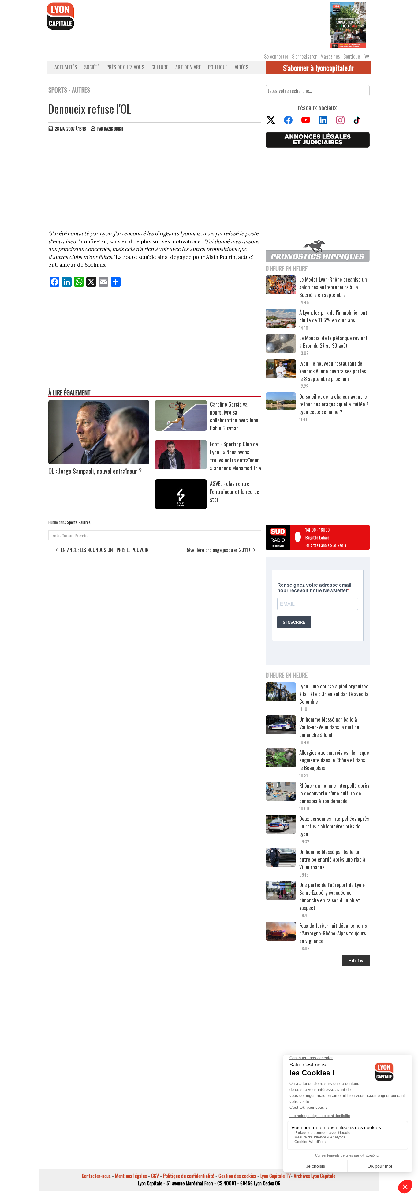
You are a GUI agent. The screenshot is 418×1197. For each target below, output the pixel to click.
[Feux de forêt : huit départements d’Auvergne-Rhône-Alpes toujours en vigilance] (281, 932)
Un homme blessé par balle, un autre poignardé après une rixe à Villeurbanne (332, 859)
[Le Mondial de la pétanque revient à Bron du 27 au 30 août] (281, 344)
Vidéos (241, 67)
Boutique (351, 56)
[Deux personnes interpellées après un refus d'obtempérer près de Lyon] (281, 825)
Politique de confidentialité (188, 1176)
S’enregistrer (304, 56)
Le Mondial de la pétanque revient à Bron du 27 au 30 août (333, 341)
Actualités (65, 67)
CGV (155, 1176)
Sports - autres (79, 522)
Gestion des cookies (237, 1176)
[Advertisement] (154, 182)
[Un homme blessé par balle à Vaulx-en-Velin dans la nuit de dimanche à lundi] (281, 725)
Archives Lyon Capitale (314, 1176)
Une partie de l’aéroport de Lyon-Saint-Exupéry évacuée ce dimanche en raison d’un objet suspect (332, 896)
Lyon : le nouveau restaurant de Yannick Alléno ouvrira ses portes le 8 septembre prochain (332, 370)
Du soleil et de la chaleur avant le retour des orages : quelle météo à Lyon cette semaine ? (334, 403)
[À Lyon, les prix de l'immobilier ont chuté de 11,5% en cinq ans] (281, 319)
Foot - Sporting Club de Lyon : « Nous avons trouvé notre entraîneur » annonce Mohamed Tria (235, 456)
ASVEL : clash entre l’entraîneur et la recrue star (234, 491)
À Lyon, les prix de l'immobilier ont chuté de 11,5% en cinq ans (333, 316)
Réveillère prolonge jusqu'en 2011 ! (217, 550)
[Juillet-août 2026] (348, 24)
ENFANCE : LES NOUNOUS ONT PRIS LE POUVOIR (105, 550)
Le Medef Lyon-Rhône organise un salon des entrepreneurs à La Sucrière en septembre (333, 286)
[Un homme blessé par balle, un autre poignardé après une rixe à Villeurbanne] (281, 858)
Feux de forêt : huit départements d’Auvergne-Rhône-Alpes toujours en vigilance (333, 933)
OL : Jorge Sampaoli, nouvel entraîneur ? (95, 470)
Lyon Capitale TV (275, 1176)
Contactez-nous (96, 1176)
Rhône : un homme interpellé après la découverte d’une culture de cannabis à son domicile (334, 793)
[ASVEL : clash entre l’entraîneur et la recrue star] (181, 506)
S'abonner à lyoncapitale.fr (318, 67)
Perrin (81, 535)
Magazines (330, 56)
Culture (159, 67)
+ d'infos (356, 960)
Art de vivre (188, 67)
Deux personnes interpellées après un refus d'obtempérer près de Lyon (334, 826)
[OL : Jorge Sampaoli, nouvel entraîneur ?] (98, 462)
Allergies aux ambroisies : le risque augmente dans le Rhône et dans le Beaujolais (334, 759)
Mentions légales (131, 1176)
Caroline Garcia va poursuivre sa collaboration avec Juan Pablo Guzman (234, 416)
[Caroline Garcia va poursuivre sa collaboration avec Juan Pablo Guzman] (181, 428)
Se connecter (276, 56)
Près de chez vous (125, 67)
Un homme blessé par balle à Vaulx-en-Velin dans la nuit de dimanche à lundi (329, 726)
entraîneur (62, 535)
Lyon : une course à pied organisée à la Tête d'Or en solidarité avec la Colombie (333, 693)
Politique (217, 67)
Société (91, 67)
